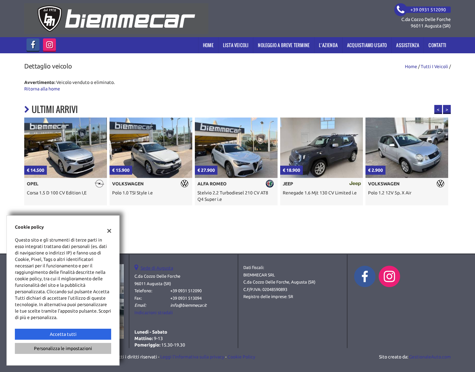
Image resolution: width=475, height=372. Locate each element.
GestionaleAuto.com (430, 356)
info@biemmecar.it (188, 305)
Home (208, 45)
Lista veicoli (236, 45)
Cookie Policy (241, 356)
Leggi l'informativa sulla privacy (192, 356)
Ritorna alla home (42, 88)
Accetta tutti (63, 334)
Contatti (437, 45)
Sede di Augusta (157, 268)
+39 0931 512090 (186, 290)
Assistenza (407, 45)
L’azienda (328, 45)
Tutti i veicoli (434, 66)
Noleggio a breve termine (284, 45)
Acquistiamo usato (367, 45)
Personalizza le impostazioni (63, 348)
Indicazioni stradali (153, 312)
